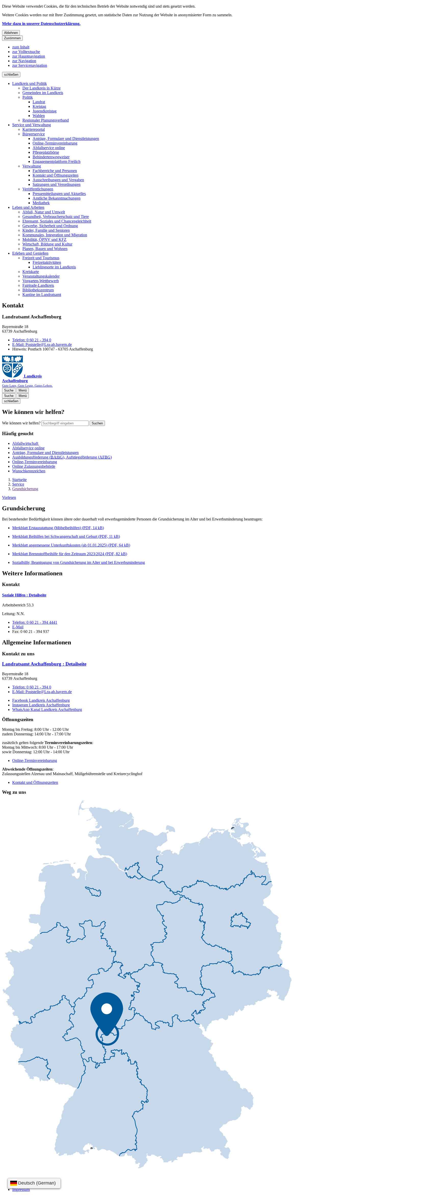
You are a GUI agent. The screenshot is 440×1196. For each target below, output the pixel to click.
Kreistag (39, 106)
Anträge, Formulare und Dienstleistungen (66, 138)
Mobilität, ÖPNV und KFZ (44, 239)
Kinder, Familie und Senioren (46, 230)
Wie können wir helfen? (21, 423)
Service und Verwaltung (31, 125)
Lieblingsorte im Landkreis (54, 267)
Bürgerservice (33, 134)
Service (18, 484)
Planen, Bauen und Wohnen (44, 248)
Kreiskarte (30, 271)
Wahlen (39, 115)
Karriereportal (33, 129)
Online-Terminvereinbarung (55, 143)
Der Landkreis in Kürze (41, 88)
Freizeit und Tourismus (40, 258)
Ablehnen (11, 33)
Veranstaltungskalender (41, 276)
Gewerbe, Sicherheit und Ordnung (50, 226)
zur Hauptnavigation (28, 56)
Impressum (21, 1189)
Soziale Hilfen (24, 595)
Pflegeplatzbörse (46, 152)
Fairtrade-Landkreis (38, 285)
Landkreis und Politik (29, 83)
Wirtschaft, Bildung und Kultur (47, 244)
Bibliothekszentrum (38, 290)
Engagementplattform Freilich (56, 161)
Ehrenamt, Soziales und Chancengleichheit (56, 221)
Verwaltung (31, 166)
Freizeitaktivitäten (47, 262)
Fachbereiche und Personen (55, 170)
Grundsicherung (25, 489)
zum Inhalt (20, 47)
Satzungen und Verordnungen (56, 184)
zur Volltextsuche (26, 51)
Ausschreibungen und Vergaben (58, 180)
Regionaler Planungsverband (45, 120)
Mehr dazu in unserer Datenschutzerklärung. (41, 23)
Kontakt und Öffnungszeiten (55, 175)
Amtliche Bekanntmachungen (56, 198)
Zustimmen (12, 38)
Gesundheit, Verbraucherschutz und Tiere (55, 216)
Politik (27, 97)
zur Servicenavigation (29, 65)
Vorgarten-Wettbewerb (40, 281)
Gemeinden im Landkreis (42, 92)
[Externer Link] (147, 984)
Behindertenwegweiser (51, 157)
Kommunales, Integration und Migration (54, 235)
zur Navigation (24, 61)
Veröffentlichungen (37, 189)
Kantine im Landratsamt (41, 294)
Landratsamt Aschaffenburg (44, 664)
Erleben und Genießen (30, 253)
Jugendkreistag (45, 111)
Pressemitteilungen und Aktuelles (59, 193)
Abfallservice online (49, 148)
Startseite (19, 479)
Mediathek (41, 203)
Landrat (39, 102)
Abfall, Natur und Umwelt (43, 212)
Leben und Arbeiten (28, 207)
